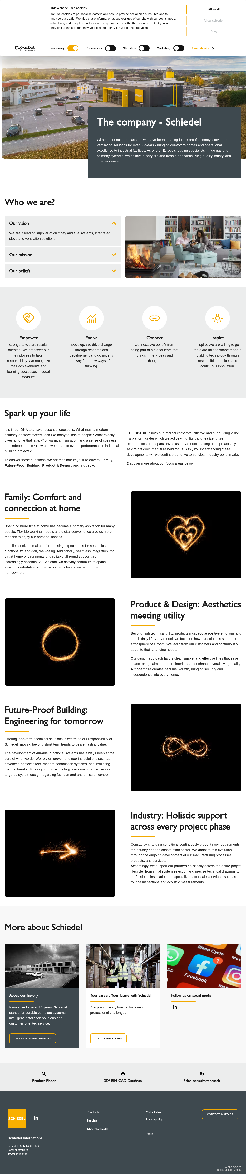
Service (92, 1120)
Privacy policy (154, 1119)
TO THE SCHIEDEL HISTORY (32, 1038)
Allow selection (214, 20)
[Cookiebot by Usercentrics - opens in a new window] (25, 48)
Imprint (150, 1133)
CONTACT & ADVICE (220, 1114)
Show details (200, 48)
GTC (149, 1126)
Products (93, 1112)
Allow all (214, 9)
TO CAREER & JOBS (108, 1038)
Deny (213, 31)
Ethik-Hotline (153, 1112)
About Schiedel (97, 1129)
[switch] (110, 48)
